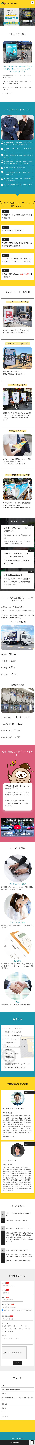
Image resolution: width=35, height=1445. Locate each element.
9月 (22, 1328)
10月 (28, 1328)
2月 (10, 1326)
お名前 (4, 1290)
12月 (11, 1331)
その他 (4, 1335)
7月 (10, 1328)
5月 (28, 1326)
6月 (5, 1328)
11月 (5, 1331)
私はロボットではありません (13, 1352)
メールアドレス (6, 1304)
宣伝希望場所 (6, 1316)
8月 (16, 1328)
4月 (22, 1326)
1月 (5, 1326)
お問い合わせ (14, 1442)
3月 (16, 1326)
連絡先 (4, 1297)
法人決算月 (5, 1323)
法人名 (4, 1283)
